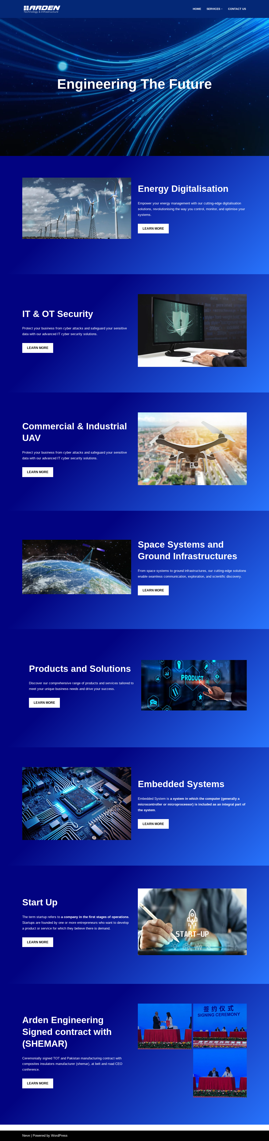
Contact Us (237, 8)
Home (197, 8)
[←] (42, 9)
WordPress (59, 1135)
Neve (26, 1135)
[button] (222, 9)
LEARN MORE (153, 228)
